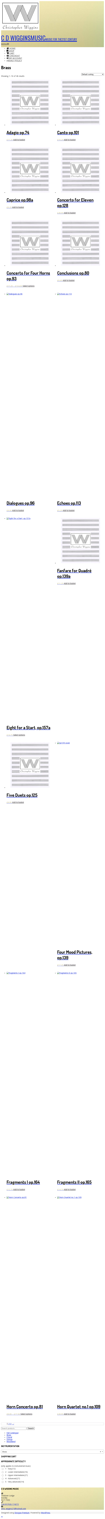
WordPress (45, 1513)
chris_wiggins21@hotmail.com (13, 1509)
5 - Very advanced (14, 1482)
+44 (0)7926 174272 (10, 1504)
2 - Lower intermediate (16, 1472)
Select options (28, 286)
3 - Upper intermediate (16, 1475)
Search (31, 1428)
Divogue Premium (21, 1513)
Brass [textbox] (51, 1452)
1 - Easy (10, 1469)
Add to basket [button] (19, 140)
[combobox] (52, 1452)
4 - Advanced (12, 1478)
